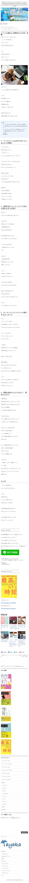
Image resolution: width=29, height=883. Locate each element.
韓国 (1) (3, 806)
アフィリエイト (5, 865)
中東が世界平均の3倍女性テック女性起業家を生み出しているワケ (21, 643)
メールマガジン (5, 854)
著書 (3, 858)
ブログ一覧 (3, 861)
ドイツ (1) (3, 798)
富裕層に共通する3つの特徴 (4, 640)
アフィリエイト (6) (6, 760)
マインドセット (5, 863)
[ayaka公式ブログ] (14, 14)
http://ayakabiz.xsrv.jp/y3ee (8, 608)
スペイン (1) (4, 796)
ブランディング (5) (6, 773)
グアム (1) (3, 790)
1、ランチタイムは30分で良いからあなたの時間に (14, 124)
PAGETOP (24, 832)
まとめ (4, 132)
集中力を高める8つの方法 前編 (21, 627)
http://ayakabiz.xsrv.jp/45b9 (8, 602)
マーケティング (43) (6, 779)
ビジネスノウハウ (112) (7, 770)
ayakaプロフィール (6, 856)
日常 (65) (3, 809)
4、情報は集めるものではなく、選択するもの (13, 131)
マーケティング (5, 868)
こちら (16, 817)
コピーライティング (6, 870)
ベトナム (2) (4, 801)
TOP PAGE (3, 851)
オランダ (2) (4, 788)
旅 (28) (3, 782)
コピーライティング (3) (6, 763)
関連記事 (5, 134)
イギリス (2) (4, 785)
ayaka (13, 879)
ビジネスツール (5, 872)
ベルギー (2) (4, 804)
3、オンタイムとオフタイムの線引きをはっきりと (14, 129)
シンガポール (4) (5, 793)
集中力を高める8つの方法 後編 (4, 627)
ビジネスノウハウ (13, 37)
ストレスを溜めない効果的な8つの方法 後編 (13, 627)
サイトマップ (3, 836)
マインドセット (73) (6, 776)
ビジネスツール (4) (6, 767)
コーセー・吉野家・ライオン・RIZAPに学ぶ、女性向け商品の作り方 (13, 643)
